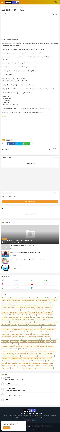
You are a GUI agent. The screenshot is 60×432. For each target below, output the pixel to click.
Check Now (11, 424)
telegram (46, 287)
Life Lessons (19, 331)
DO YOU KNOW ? (49, 314)
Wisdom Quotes (16, 360)
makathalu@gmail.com (39, 429)
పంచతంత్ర (18, 368)
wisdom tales (34, 360)
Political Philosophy (28, 339)
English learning (49, 317)
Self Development (14, 341)
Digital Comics (41, 314)
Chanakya (24, 310)
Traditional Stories (6, 358)
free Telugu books (15, 322)
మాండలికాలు (46, 368)
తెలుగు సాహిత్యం (37, 365)
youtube (45, 284)
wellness (49, 358)
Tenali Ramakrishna (43, 356)
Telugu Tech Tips (6, 356)
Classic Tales (40, 312)
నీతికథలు (13, 368)
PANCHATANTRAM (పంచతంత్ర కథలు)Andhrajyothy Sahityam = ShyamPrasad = (27, 259)
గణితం (20, 363)
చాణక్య (51, 363)
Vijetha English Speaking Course (30, 358)
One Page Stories (23, 336)
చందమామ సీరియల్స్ (37, 363)
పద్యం (23, 368)
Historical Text (16, 326)
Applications (24, 302)
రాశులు (51, 368)
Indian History (46, 326)
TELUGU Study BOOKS (48, 353)
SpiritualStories (5, 343)
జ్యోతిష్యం (3, 365)
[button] (55, 2)
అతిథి (53, 360)
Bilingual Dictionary (43, 305)
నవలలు (8, 368)
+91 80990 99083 (28, 429)
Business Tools (48, 307)
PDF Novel (12, 339)
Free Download (46, 319)
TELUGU (36, 346)
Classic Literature (23, 312)
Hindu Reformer (42, 324)
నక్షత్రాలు (3, 368)
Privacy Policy (30, 426)
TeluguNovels (34, 356)
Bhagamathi (34, 305)
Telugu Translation (16, 356)
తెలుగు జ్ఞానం (16, 365)
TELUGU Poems (52, 351)
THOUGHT (51, 356)
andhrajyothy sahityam (14, 302)
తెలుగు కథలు (9, 365)
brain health (11, 307)
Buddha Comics (30, 307)
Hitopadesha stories (26, 326)
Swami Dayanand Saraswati (8, 346)
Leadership (4, 331)
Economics (4, 317)
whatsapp (45, 280)
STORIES (21, 343)
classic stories (32, 312)
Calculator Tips (16, 310)
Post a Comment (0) (30, 201)
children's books (13, 312)
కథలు (9, 363)
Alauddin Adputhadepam (41, 300)
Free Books (38, 319)
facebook (16, 280)
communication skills (6, 314)
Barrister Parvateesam (25, 305)
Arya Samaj (38, 302)
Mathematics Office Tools (45, 331)
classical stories (48, 312)
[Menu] (2, 2)
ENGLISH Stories (5, 319)
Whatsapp (27, 143)
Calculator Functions (6, 310)
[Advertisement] (30, 28)
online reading (32, 336)
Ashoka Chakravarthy (47, 302)
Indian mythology (6, 329)
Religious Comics (46, 339)
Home (3, 7)
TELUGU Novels (33, 351)
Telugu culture (5, 348)
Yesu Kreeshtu (41, 360)
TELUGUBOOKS (25, 356)
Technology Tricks (28, 346)
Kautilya (43, 329)
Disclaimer (48, 426)
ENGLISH (33, 317)
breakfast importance (20, 307)
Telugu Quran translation (7, 353)
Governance (48, 322)
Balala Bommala (14, 305)
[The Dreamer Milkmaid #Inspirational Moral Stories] (5, 247)
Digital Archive (32, 314)
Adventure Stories (16, 300)
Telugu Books (43, 346)
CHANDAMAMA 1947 (15, 265)
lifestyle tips (27, 331)
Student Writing (34, 343)
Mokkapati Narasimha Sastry (17, 334)
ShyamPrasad (23, 341)
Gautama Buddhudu (39, 322)
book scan (4, 307)
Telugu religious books (20, 353)
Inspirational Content (16, 329)
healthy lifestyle (33, 324)
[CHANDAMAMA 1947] (5, 268)
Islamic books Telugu (27, 329)
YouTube (48, 360)
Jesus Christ (36, 329)
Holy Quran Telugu (37, 326)
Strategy (27, 343)
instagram (16, 284)
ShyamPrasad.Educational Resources (36, 341)
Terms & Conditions (39, 426)
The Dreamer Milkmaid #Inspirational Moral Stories (22, 245)
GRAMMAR (55, 322)
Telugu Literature (6, 351)
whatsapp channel (16, 287)
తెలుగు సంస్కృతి (30, 365)
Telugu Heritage (32, 348)
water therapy (42, 358)
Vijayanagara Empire (16, 358)
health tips (14, 324)
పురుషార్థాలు (28, 368)
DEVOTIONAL (16, 314)
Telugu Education (23, 348)
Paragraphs (47, 336)
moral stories (28, 334)
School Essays (5, 341)
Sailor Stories (55, 339)
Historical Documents (6, 326)
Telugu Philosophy (42, 351)
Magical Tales (35, 331)
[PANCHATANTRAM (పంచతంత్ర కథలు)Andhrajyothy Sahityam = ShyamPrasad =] (5, 261)
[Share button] (32, 143)
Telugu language (50, 348)
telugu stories (37, 353)
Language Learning (51, 329)
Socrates (54, 341)
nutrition (15, 336)
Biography (51, 305)
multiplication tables (6, 336)
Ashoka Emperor (5, 305)
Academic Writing (6, 300)
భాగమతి (40, 368)
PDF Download (5, 339)
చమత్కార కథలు (45, 363)
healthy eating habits (23, 324)
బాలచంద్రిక (35, 368)
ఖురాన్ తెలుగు (14, 363)
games (31, 322)
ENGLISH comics (40, 317)
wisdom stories (25, 360)
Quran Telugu (37, 339)
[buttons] (25, 420)
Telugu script (29, 353)
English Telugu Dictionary (28, 319)
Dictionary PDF (24, 314)
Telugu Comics (51, 346)
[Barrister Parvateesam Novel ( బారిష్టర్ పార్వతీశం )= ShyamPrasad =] (5, 254)
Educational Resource (24, 317)
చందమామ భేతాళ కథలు (27, 363)
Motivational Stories (44, 334)
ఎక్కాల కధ (4, 363)
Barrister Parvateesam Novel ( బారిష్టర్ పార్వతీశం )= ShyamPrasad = (25, 252)
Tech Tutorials (19, 346)
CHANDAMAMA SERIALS (33, 310)
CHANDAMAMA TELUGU (45, 310)
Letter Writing (12, 331)
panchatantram (40, 336)
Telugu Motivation (16, 351)
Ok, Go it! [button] (6, 427)
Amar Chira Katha (53, 300)
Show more (55, 157)
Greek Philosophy (6, 324)
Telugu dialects (13, 348)
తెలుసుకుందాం (8, 7)
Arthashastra (31, 302)
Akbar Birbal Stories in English (28, 300)
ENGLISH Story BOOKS (16, 319)
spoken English (14, 343)
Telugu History (41, 348)
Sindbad (48, 341)
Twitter (19, 143)
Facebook (11, 143)
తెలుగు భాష (23, 365)
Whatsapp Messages (6, 360)
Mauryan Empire (5, 334)
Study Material (43, 343)
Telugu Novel (25, 351)
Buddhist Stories (39, 307)
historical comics (51, 324)
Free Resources (5, 322)
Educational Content (13, 317)
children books (5, 312)
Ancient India (5, 302)
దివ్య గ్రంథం (51, 365)
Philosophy (19, 339)
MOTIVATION (35, 334)
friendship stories (24, 322)
